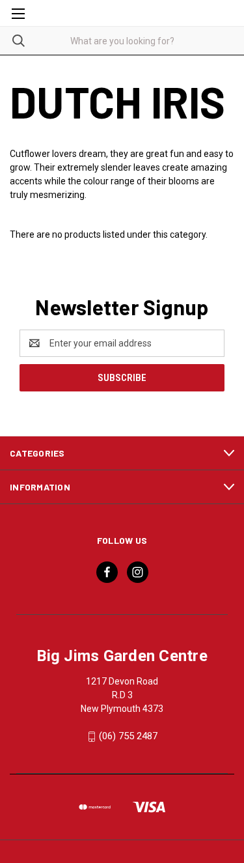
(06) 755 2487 (128, 736)
